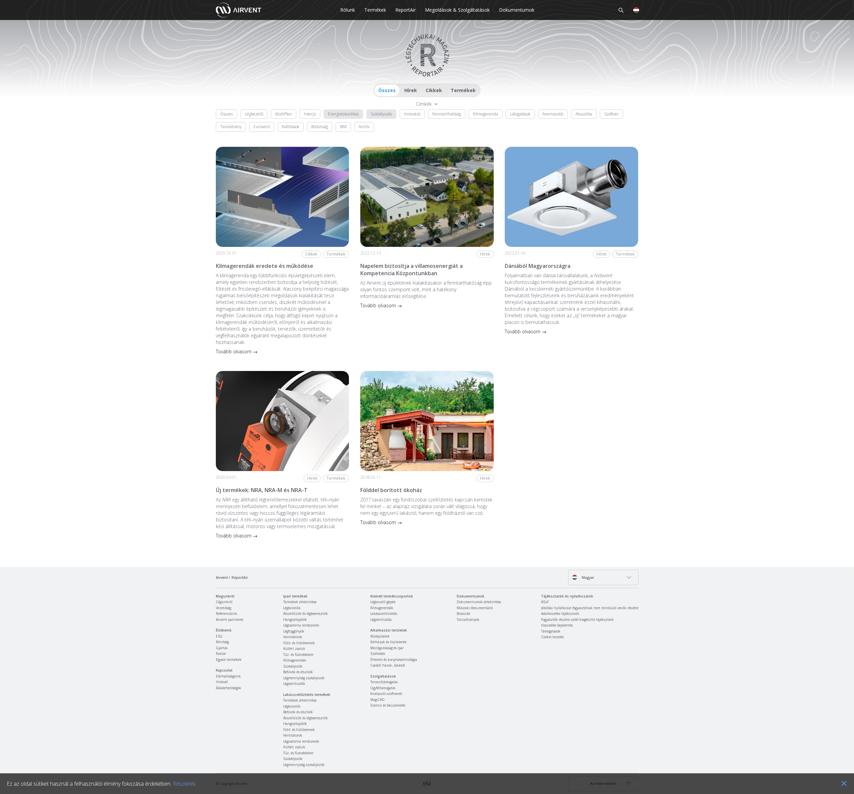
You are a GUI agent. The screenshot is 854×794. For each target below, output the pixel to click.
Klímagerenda (485, 114)
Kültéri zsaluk (294, 648)
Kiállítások (290, 126)
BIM (343, 126)
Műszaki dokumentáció (475, 608)
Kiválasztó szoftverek (386, 693)
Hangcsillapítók (295, 619)
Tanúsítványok (468, 619)
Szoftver (611, 114)
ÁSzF (545, 602)
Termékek (375, 10)
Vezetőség (223, 608)
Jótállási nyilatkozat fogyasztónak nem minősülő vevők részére (589, 608)
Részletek (184, 783)
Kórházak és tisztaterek (388, 642)
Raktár (221, 653)
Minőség (222, 642)
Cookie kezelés (552, 637)
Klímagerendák (294, 660)
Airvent (222, 577)
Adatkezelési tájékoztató (560, 613)
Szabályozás (381, 114)
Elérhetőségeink (228, 676)
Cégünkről (224, 602)
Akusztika (583, 114)
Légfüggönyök (293, 631)
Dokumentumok (516, 10)
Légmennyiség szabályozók (304, 678)
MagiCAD (377, 699)
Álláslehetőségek (228, 688)
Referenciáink (226, 613)
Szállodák (377, 653)
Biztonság (319, 126)
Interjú (310, 114)
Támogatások (550, 631)
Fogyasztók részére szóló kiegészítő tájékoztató (577, 619)
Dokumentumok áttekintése (479, 602)
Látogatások (520, 114)
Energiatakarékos (343, 114)
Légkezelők (292, 608)
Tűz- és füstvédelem (298, 654)
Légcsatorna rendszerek (301, 625)
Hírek (410, 90)
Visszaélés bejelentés (557, 625)
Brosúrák (463, 613)
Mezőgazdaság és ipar (387, 648)
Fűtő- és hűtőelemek (299, 643)
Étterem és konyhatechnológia (393, 659)
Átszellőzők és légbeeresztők (305, 613)
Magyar (587, 577)
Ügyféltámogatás (382, 688)
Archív (364, 126)
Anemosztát (552, 114)
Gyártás (222, 648)
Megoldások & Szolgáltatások (457, 10)
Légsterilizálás (381, 619)
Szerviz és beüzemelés (387, 705)
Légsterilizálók (294, 683)
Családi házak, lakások (387, 665)
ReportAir (405, 10)
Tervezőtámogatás (384, 682)
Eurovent (262, 126)
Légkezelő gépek (383, 602)
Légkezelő (254, 114)
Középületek (380, 636)
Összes (387, 90)
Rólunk (347, 10)
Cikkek (434, 90)
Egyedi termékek (229, 659)
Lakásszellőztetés (383, 613)
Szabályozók (293, 666)
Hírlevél (222, 682)
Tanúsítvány (231, 126)
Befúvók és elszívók (298, 672)
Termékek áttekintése (300, 602)
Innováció (412, 114)
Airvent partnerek (230, 619)
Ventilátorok (292, 637)
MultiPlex (283, 114)
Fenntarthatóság (446, 114)
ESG (219, 636)
